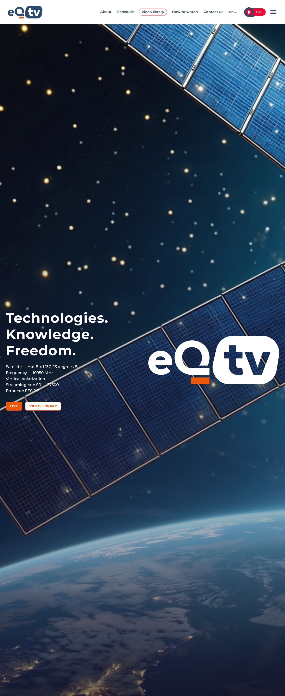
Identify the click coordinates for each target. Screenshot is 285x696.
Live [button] (259, 12)
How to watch (185, 12)
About (105, 12)
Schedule (125, 12)
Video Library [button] (43, 406)
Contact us (213, 12)
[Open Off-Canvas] (273, 12)
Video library (153, 12)
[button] (236, 12)
